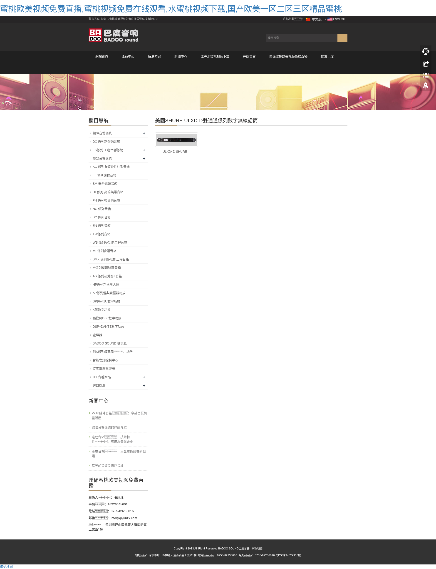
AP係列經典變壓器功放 (109, 293)
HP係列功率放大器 (106, 284)
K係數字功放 (102, 310)
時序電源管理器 (104, 368)
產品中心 (128, 56)
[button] (128, 68)
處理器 (97, 335)
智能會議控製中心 (105, 360)
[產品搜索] (342, 38)
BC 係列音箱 (102, 217)
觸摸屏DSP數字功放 (107, 318)
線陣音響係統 (102, 133)
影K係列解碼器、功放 (113, 352)
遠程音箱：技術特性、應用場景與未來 (112, 439)
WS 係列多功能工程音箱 (110, 242)
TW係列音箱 (101, 234)
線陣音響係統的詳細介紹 (109, 427)
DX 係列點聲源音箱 (106, 141)
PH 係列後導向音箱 (106, 200)
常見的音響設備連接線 (108, 465)
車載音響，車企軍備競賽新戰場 (119, 453)
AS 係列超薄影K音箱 (107, 276)
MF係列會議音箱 (104, 251)
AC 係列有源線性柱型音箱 (111, 167)
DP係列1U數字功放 (106, 301)
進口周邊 (99, 385)
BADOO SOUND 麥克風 (110, 343)
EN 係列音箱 (102, 225)
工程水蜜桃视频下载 (215, 56)
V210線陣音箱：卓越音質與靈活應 (119, 415)
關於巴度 (327, 56)
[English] (336, 19)
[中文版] (314, 19)
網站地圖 (257, 548)
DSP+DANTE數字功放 (108, 326)
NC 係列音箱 (102, 209)
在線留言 (249, 56)
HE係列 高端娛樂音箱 (108, 192)
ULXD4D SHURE (175, 151)
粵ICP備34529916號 (288, 555)
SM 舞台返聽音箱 (105, 183)
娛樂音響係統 (102, 158)
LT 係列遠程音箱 (104, 175)
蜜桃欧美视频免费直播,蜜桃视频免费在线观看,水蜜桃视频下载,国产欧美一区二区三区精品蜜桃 (171, 9)
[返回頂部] (425, 87)
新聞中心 (180, 56)
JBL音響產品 (102, 377)
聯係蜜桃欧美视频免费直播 (288, 56)
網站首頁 (101, 56)
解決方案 (154, 56)
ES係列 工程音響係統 (108, 150)
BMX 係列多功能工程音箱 (111, 259)
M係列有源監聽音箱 (107, 268)
